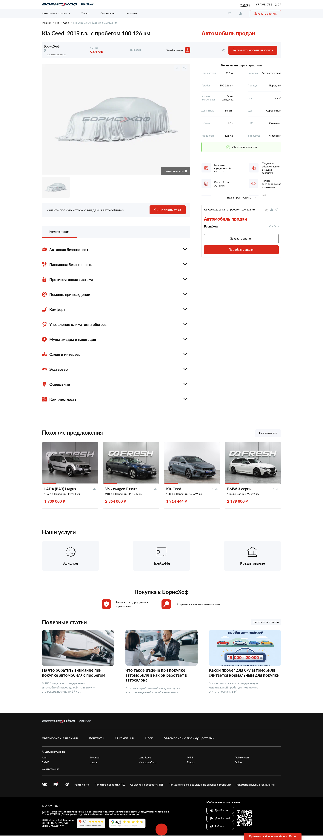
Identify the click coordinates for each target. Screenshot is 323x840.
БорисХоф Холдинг (61, 820)
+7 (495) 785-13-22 (268, 4)
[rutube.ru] (55, 784)
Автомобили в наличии (56, 13)
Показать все (268, 433)
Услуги (85, 13)
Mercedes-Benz (147, 762)
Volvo (238, 762)
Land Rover (145, 757)
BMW (45, 762)
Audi (44, 757)
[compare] (240, 13)
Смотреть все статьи (266, 622)
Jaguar (94, 762)
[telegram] (67, 785)
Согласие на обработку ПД (146, 784)
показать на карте (56, 54)
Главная (46, 22)
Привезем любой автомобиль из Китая (272, 836)
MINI (190, 757)
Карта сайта (81, 784)
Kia (57, 22)
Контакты (132, 13)
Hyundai (95, 757)
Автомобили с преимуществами (189, 738)
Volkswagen (242, 757)
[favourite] (229, 13)
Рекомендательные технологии (255, 784)
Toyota (191, 762)
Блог (149, 738)
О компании (108, 13)
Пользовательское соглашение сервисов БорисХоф (200, 784)
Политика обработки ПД (110, 784)
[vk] (44, 784)
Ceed (66, 22)
